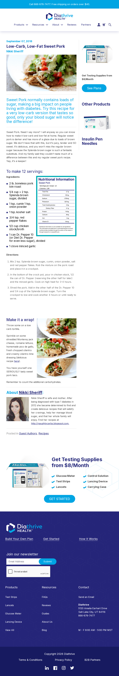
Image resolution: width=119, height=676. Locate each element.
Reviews (71, 24)
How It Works (88, 539)
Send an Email (86, 597)
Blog (44, 630)
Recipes (43, 433)
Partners (86, 24)
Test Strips (11, 597)
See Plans (94, 88)
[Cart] (104, 24)
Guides (45, 613)
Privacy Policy (63, 659)
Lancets (9, 605)
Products (19, 24)
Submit (47, 561)
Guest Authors (28, 433)
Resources (38, 24)
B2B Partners (92, 659)
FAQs (45, 597)
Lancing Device (13, 621)
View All (9, 630)
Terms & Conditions (30, 659)
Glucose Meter (13, 613)
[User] (99, 25)
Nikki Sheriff (14, 51)
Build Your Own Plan (19, 539)
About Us (47, 621)
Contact (83, 587)
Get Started (59, 499)
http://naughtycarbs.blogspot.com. (50, 423)
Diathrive (69, 653)
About (55, 24)
